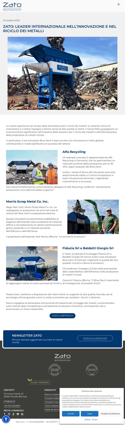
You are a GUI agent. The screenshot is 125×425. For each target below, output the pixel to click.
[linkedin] (22, 414)
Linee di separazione (53, 406)
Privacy (95, 419)
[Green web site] (38, 379)
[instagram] (9, 414)
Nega (90, 414)
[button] (6, 419)
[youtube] (18, 414)
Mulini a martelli (51, 394)
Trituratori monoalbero (54, 402)
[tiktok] (13, 414)
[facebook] (5, 414)
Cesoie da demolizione (54, 409)
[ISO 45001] (92, 364)
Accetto (71, 414)
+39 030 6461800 (12, 406)
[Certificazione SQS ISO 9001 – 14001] (55, 364)
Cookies (87, 419)
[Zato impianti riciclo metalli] (12, 3)
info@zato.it (9, 401)
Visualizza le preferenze (110, 414)
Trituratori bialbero (52, 398)
